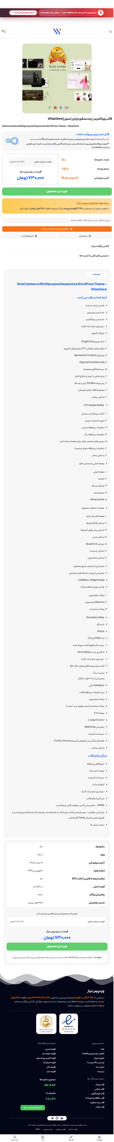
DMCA (38, 1129)
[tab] (96, 275)
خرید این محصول (57, 191)
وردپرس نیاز (106, 220)
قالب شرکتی (99, 1089)
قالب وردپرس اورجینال (94, 220)
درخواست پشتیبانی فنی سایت (24, 12)
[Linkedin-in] (61, 1118)
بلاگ (102, 1049)
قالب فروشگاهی (97, 1093)
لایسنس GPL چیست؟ (95, 1062)
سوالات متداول (73, 1129)
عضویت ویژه (99, 1058)
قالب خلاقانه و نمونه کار (78, 220)
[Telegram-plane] (52, 1118)
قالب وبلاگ (99, 1084)
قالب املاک (100, 1107)
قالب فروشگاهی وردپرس (39, 957)
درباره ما (100, 1071)
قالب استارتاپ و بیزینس (58, 957)
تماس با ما (100, 1067)
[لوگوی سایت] (57, 31)
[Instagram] (57, 1118)
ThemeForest (72, 957)
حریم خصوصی (48, 1129)
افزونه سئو (51, 1071)
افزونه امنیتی (50, 1049)
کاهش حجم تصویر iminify (93, 1053)
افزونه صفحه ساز (49, 1053)
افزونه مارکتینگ (49, 1062)
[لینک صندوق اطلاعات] (57, 206)
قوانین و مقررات (61, 1129)
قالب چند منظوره (97, 1102)
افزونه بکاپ (51, 1067)
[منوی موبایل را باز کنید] (110, 32)
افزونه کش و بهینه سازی (46, 1058)
